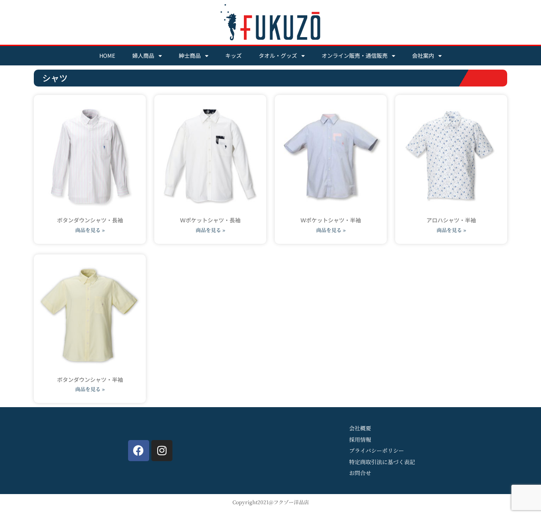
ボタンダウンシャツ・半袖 (90, 380)
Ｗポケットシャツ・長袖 (210, 220)
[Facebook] (138, 450)
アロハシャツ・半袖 (451, 220)
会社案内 (423, 55)
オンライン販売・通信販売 (355, 55)
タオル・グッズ (278, 55)
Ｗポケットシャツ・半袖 (331, 220)
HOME (107, 55)
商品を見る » (90, 229)
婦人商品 (143, 55)
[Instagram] (161, 450)
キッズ (233, 55)
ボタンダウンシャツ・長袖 (90, 220)
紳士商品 (190, 55)
